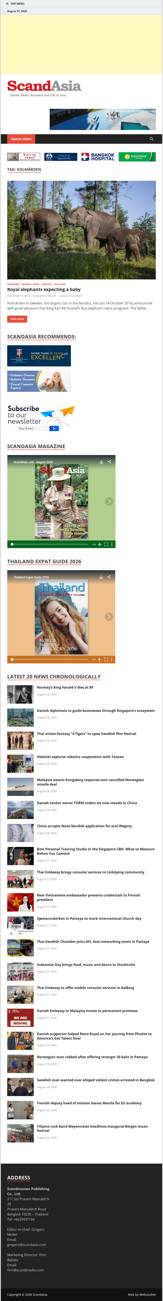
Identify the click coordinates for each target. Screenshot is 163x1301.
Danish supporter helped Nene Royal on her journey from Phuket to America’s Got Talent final (94, 1036)
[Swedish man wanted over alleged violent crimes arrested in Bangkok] (20, 1080)
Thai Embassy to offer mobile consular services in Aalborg (85, 987)
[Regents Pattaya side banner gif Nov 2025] (39, 365)
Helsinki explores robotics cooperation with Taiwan (80, 756)
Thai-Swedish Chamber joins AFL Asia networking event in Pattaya (93, 941)
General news (30, 284)
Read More (15, 318)
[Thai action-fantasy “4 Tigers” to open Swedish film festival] (20, 734)
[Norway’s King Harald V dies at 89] (20, 687)
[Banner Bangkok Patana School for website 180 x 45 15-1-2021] (60, 159)
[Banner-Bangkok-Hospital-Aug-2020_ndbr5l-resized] (98, 159)
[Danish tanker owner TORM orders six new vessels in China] (20, 803)
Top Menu (17, 4)
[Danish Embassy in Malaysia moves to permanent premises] (20, 1011)
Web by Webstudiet (142, 1295)
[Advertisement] (81, 44)
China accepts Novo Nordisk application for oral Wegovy (84, 826)
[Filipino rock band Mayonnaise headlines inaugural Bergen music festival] (20, 1126)
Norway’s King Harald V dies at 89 (65, 687)
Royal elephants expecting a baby (44, 289)
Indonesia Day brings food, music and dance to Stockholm (86, 964)
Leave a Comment (70, 296)
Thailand (60, 284)
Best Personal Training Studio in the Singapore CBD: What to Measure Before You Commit (96, 851)
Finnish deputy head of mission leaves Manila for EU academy (89, 1103)
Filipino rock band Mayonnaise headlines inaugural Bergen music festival (92, 1128)
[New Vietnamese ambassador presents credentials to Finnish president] (20, 895)
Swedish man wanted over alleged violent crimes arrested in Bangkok (96, 1080)
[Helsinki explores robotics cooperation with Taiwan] (20, 757)
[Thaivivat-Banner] (137, 160)
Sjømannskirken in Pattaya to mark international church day (89, 918)
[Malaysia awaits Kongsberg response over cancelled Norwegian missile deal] (20, 780)
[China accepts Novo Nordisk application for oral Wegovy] (20, 826)
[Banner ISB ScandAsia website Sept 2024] (103, 128)
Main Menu (22, 139)
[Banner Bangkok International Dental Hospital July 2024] (39, 390)
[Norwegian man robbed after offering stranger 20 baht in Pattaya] (20, 1057)
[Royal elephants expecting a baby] (81, 231)
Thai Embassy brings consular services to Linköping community (90, 872)
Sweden (46, 284)
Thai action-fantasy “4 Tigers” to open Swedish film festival (86, 733)
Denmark (13, 284)
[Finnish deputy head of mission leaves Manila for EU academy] (20, 1103)
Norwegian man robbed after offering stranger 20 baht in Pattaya (92, 1057)
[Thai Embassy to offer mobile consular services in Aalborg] (20, 988)
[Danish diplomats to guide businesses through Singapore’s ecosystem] (20, 711)
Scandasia (40, 1295)
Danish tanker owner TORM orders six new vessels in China (87, 803)
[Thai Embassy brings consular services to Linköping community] (20, 872)
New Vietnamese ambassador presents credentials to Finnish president (89, 897)
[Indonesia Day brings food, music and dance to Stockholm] (20, 965)
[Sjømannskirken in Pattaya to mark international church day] (20, 919)
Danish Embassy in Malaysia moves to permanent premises (87, 1010)
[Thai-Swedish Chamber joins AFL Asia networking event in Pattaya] (20, 942)
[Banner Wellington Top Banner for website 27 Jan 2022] (23, 159)
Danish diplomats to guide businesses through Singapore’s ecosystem (96, 710)
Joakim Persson (46, 296)
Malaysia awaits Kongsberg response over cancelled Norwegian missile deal (90, 782)
